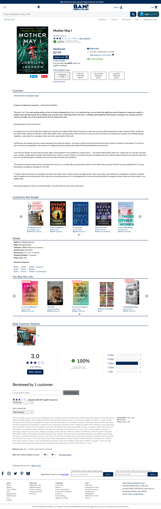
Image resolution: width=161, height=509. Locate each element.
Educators (103, 19)
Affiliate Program (35, 487)
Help (137, 19)
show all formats (59, 82)
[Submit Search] (133, 14)
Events (114, 19)
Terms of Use (102, 506)
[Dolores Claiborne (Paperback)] (58, 213)
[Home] (80, 7)
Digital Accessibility (61, 498)
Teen (8, 492)
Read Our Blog (60, 496)
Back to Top (36, 466)
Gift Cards (126, 19)
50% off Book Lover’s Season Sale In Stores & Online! (82, 2)
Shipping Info (89, 494)
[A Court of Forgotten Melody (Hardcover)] (81, 293)
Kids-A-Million (11, 489)
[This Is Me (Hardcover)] (55, 293)
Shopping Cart (89, 492)
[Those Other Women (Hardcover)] (126, 214)
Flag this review (65, 455)
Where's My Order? (91, 496)
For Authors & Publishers (63, 492)
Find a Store (59, 485)
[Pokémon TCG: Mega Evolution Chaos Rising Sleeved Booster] (106, 294)
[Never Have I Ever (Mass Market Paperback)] (103, 214)
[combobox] (70, 14)
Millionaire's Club (150, 19)
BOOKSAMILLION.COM (77, 506)
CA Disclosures (113, 506)
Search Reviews (71, 393)
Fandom (9, 500)
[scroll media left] (15, 336)
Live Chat (65, 474)
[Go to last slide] (21, 216)
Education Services (35, 492)
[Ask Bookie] (148, 14)
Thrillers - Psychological (37, 271)
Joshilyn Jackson (60, 36)
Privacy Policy (124, 506)
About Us (58, 487)
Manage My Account (92, 487)
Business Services (35, 489)
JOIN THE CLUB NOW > (133, 494)
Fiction (23, 267)
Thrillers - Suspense (36, 267)
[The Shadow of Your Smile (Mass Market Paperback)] (35, 213)
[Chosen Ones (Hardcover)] (80, 214)
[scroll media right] (38, 336)
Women (31, 269)
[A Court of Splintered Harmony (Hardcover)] (30, 293)
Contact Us (59, 494)
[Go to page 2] (80, 234)
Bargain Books (11, 494)
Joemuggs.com (92, 506)
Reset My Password (91, 489)
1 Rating (74, 38)
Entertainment (11, 496)
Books (16, 267)
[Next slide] (139, 216)
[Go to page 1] (78, 234)
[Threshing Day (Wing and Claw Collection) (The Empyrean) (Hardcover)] (132, 292)
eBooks (9, 487)
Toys (8, 498)
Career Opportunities (62, 489)
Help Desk (88, 485)
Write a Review (84, 38)
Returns (88, 498)
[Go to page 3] (82, 234)
